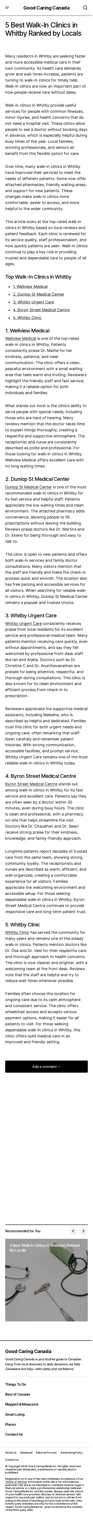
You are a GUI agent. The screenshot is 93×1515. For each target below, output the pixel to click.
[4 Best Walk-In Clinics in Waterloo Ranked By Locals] (46, 1280)
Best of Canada (17, 1394)
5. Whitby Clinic (27, 317)
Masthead (26, 1452)
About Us (11, 1452)
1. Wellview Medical (30, 286)
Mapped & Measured (21, 1404)
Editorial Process (46, 1452)
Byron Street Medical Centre (31, 784)
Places (10, 1424)
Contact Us (14, 1434)
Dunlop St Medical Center (28, 487)
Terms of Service (16, 1481)
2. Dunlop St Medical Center (38, 294)
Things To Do (15, 1384)
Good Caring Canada (46, 8)
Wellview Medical (20, 338)
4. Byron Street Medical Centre (41, 310)
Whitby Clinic (17, 932)
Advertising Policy (71, 1452)
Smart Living (14, 1414)
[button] (7, 8)
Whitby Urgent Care (23, 623)
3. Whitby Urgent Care (33, 302)
